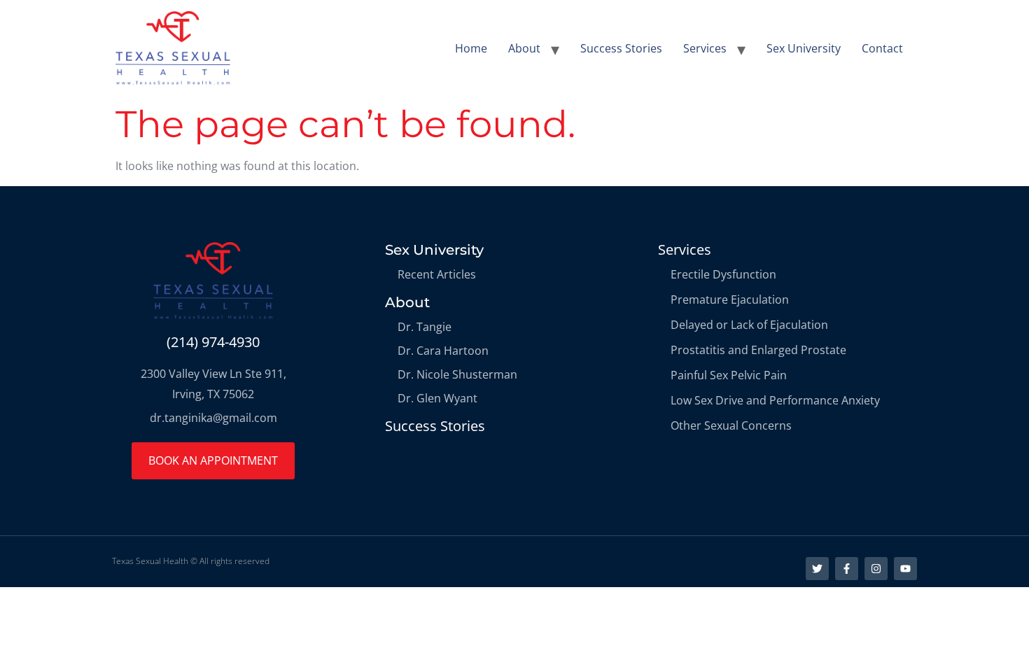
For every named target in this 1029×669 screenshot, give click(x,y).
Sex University (803, 48)
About (524, 48)
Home (471, 48)
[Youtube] (905, 568)
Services (705, 48)
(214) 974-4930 (213, 341)
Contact (882, 48)
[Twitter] (817, 568)
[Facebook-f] (846, 568)
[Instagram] (876, 568)
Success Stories (621, 48)
